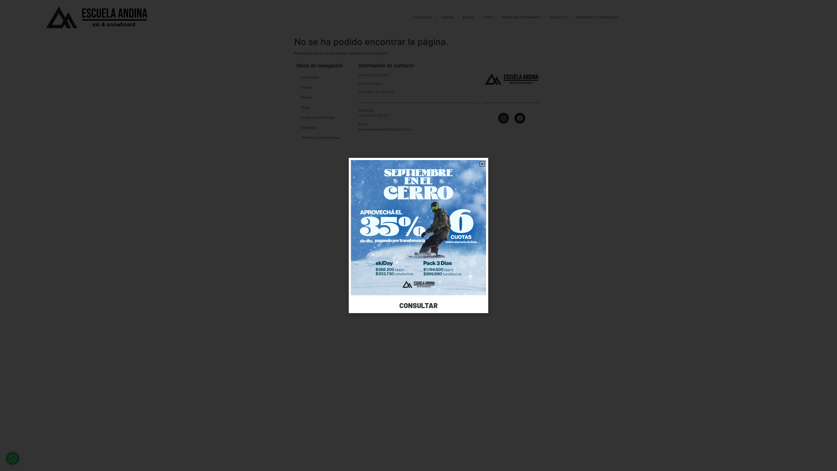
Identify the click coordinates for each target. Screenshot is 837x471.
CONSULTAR (418, 305)
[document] (418, 235)
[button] (482, 164)
